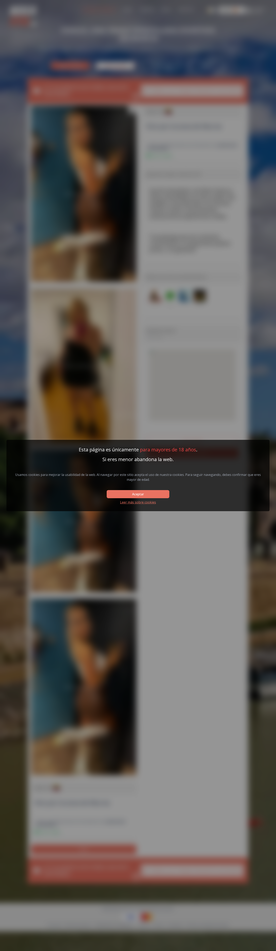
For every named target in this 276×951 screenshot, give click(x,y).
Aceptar (138, 494)
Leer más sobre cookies (138, 502)
